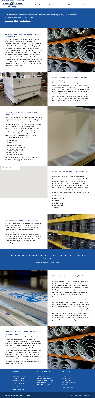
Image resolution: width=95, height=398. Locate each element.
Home (36, 4)
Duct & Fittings (42, 4)
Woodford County (25, 21)
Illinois (16, 21)
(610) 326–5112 (12, 0)
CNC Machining (51, 4)
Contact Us (90, 4)
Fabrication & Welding (61, 4)
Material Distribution (81, 4)
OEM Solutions (71, 4)
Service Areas (9, 21)
